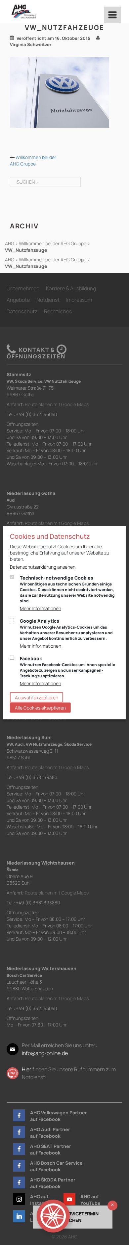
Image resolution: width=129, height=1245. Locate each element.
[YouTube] (69, 1199)
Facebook (67, 666)
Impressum (79, 299)
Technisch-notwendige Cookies (67, 588)
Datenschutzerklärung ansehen (42, 566)
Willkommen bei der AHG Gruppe (33, 160)
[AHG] (23, 11)
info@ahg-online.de (45, 1053)
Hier (26, 1069)
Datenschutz (22, 311)
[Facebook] (19, 1115)
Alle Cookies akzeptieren (40, 707)
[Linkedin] (19, 1216)
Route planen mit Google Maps (57, 404)
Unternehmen (23, 288)
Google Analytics (66, 629)
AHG (9, 243)
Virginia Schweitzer (30, 44)
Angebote (18, 299)
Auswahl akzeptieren (36, 697)
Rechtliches (58, 311)
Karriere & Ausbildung (71, 288)
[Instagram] (19, 1199)
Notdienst (48, 299)
